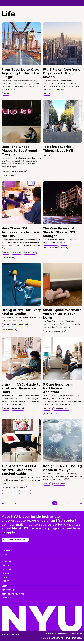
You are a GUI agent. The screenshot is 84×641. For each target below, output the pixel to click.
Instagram (6, 561)
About (4, 586)
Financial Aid (76, 633)
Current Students (19, 171)
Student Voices (8, 175)
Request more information (14, 540)
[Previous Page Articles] (3, 503)
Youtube (5, 573)
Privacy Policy (8, 590)
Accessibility (8, 598)
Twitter (5, 565)
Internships (16, 253)
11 (68, 503)
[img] (21, 43)
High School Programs (52, 638)
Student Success (74, 638)
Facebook (6, 569)
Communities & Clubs (20, 325)
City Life (6, 94)
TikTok (4, 577)
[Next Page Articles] (80, 503)
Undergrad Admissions (56, 633)
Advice (5, 555)
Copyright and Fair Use (13, 594)
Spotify (5, 581)
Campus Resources (51, 247)
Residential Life (59, 331)
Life (3, 547)
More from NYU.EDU (10, 635)
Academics (7, 551)
